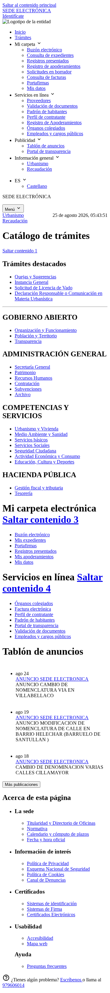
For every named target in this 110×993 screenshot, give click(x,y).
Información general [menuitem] (35, 158)
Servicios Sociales (32, 445)
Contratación (27, 383)
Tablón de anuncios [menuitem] (45, 145)
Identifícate (13, 16)
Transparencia (28, 341)
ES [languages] (18, 180)
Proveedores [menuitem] (39, 100)
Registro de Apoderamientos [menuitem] (54, 122)
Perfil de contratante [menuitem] (46, 117)
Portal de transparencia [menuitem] (49, 151)
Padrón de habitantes (35, 620)
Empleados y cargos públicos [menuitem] (55, 133)
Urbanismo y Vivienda (36, 428)
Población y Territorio (36, 335)
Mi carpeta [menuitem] (25, 44)
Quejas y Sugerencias (35, 276)
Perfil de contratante (34, 614)
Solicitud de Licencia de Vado (43, 287)
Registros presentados (36, 551)
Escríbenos (71, 979)
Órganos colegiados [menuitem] (46, 128)
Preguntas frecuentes (47, 966)
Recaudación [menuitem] (39, 169)
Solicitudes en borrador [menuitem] (49, 71)
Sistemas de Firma (44, 909)
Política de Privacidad (48, 863)
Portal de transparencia (36, 625)
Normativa (37, 828)
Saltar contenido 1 (19, 250)
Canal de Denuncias (46, 880)
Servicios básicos (31, 439)
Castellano (37, 186)
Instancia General (31, 282)
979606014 (13, 985)
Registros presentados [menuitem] (48, 60)
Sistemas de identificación (52, 903)
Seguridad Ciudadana (35, 450)
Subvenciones (28, 389)
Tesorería (23, 493)
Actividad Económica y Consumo (47, 456)
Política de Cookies (45, 874)
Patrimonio (25, 372)
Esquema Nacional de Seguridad (58, 869)
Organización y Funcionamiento (46, 330)
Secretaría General (32, 367)
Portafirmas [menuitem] (38, 82)
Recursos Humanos (33, 378)
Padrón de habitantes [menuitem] (47, 111)
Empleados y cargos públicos (43, 636)
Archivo (23, 394)
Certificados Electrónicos (51, 914)
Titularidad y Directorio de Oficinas (61, 823)
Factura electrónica (33, 609)
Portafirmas (26, 545)
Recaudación (15, 220)
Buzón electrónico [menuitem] (44, 49)
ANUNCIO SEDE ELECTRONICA (52, 679)
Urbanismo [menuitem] (37, 163)
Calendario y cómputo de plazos (58, 834)
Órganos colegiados (34, 603)
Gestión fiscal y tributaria (39, 487)
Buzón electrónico (32, 534)
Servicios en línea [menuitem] (32, 95)
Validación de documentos (40, 631)
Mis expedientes (30, 540)
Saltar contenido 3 (40, 519)
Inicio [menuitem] (20, 32)
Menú (10, 209)
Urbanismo (13, 215)
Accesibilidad (40, 938)
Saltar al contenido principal (29, 5)
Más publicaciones (21, 784)
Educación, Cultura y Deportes (44, 461)
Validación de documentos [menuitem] (52, 106)
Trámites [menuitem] (23, 37)
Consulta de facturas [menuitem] (46, 77)
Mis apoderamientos (34, 556)
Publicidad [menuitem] (25, 140)
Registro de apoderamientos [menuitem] (53, 66)
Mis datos (24, 562)
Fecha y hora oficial (46, 839)
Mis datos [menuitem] (36, 88)
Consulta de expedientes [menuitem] (50, 55)
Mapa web (37, 943)
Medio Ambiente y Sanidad (41, 434)
